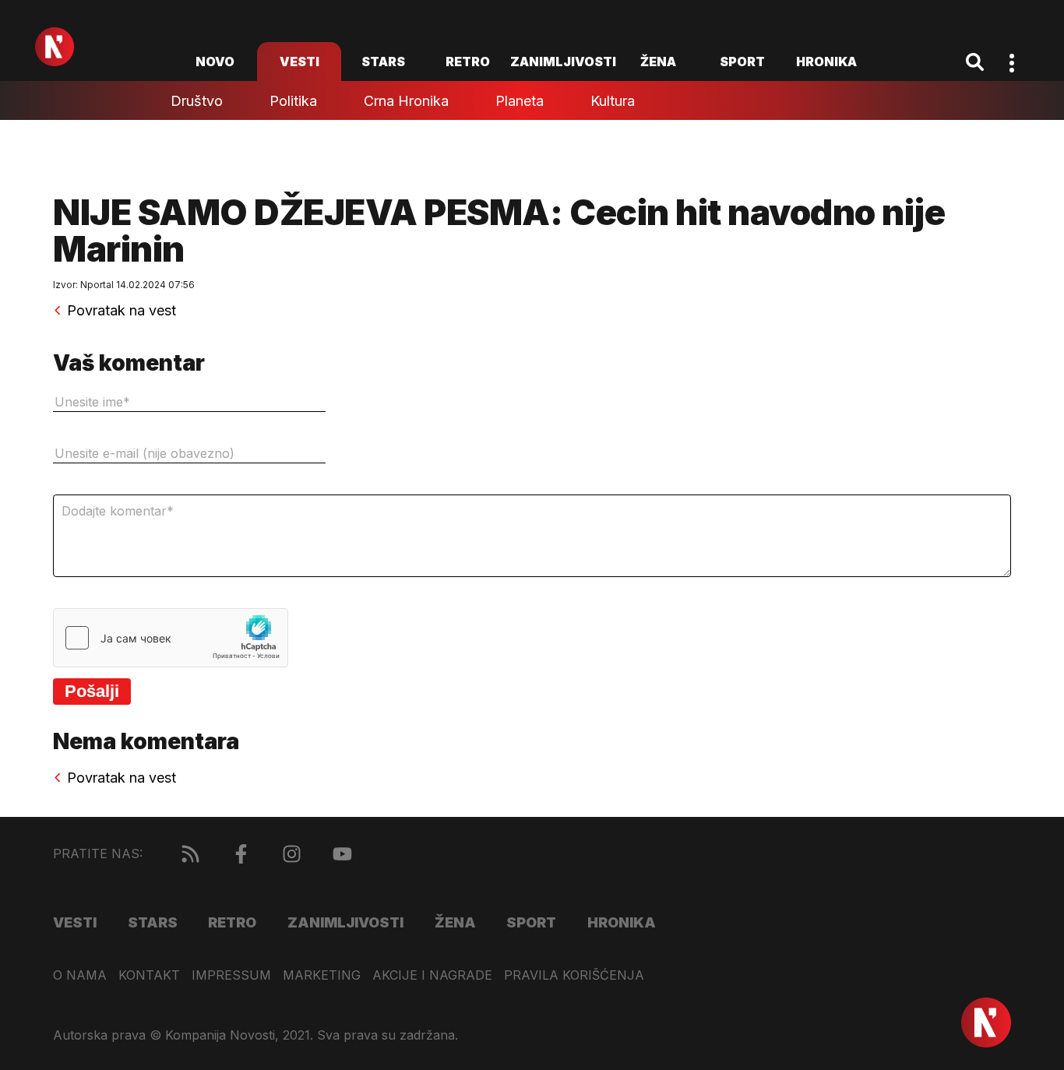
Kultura (612, 101)
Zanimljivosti (563, 61)
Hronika (826, 61)
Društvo (197, 101)
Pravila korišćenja (574, 975)
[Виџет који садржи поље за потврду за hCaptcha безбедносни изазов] (170, 637)
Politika (293, 101)
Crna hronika (406, 101)
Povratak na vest (121, 311)
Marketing (322, 975)
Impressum (231, 975)
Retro (468, 61)
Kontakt (149, 975)
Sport (742, 61)
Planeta (519, 101)
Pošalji (92, 691)
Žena (658, 61)
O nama (80, 975)
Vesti (299, 61)
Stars (383, 61)
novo (215, 61)
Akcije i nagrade (432, 975)
